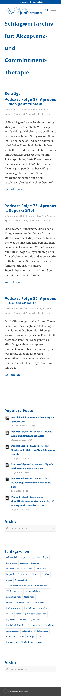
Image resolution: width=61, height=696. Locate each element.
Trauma (41, 636)
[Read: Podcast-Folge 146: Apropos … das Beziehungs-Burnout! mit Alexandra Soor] (7, 479)
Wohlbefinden (27, 642)
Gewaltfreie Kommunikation (19, 585)
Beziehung (35, 563)
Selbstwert (11, 636)
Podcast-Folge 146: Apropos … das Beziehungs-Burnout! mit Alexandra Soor (31, 482)
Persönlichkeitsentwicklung (37, 608)
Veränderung (12, 642)
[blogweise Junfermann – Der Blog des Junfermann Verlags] (25, 10)
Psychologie (34, 619)
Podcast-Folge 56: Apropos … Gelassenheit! (30, 301)
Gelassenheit (21, 580)
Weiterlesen (12, 189)
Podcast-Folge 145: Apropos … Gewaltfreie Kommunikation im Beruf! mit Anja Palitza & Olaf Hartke (32, 501)
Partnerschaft (40, 602)
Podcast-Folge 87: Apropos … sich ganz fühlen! (30, 102)
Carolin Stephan (41, 114)
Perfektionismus (13, 608)
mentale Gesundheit (15, 602)
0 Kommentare (27, 109)
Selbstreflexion (41, 631)
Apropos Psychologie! (38, 557)
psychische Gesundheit (35, 614)
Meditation (29, 597)
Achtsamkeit (12, 557)
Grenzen (18, 591)
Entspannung (24, 574)
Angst (23, 557)
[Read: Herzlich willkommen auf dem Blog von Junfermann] (7, 418)
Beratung (24, 563)
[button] (5, 690)
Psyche (19, 614)
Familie (35, 574)
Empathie (10, 574)
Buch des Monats (14, 568)
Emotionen (41, 568)
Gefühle (45, 574)
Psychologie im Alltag (16, 625)
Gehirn (9, 580)
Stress (21, 636)
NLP (29, 602)
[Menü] (52, 10)
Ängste (39, 642)
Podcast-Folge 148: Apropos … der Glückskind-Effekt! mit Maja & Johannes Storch (33, 450)
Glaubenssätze (41, 585)
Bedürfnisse (11, 563)
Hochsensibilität (32, 591)
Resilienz (49, 625)
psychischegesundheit (16, 619)
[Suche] (45, 10)
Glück (8, 591)
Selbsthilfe (27, 631)
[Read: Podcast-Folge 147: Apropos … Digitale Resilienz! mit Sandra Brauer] (7, 465)
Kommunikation (13, 597)
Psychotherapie (35, 625)
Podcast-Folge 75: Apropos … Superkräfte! (30, 208)
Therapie (31, 636)
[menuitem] (24, 2)
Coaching (28, 568)
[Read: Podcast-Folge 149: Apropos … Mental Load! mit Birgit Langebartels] (7, 432)
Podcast (9, 614)
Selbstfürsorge (12, 631)
